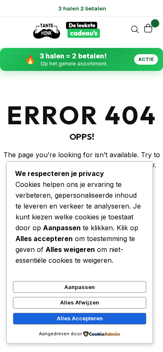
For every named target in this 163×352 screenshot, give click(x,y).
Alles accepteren (80, 318)
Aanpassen (79, 287)
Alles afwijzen (79, 302)
